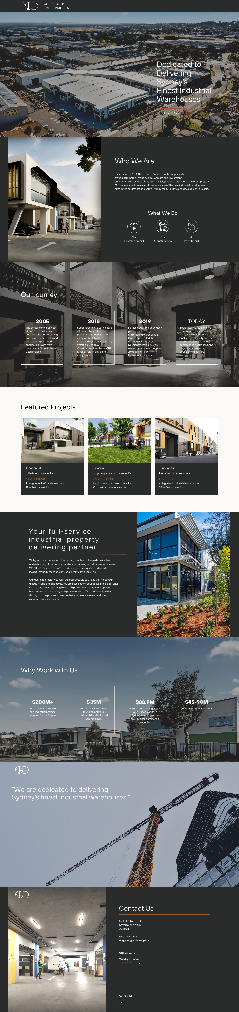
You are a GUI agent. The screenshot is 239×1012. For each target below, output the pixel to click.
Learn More (171, 113)
